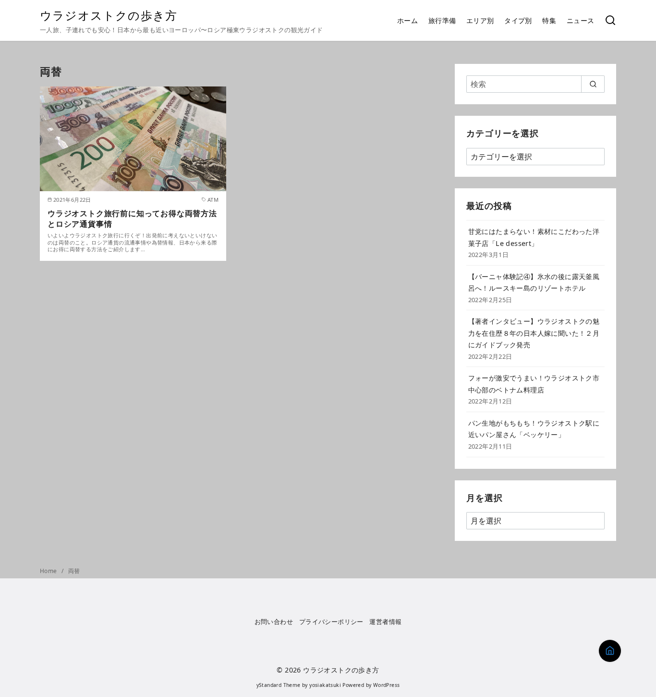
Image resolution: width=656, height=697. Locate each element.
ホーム (407, 20)
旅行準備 (442, 20)
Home (49, 571)
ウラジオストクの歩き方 (108, 15)
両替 (74, 571)
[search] (593, 84)
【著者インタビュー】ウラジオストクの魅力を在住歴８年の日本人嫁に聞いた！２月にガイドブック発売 (534, 333)
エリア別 (480, 20)
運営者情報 (385, 621)
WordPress (386, 685)
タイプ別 (518, 20)
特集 (549, 20)
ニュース (581, 20)
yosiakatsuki (325, 685)
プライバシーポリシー (331, 621)
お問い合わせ (274, 621)
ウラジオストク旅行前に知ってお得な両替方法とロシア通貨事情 (132, 218)
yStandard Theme (278, 685)
